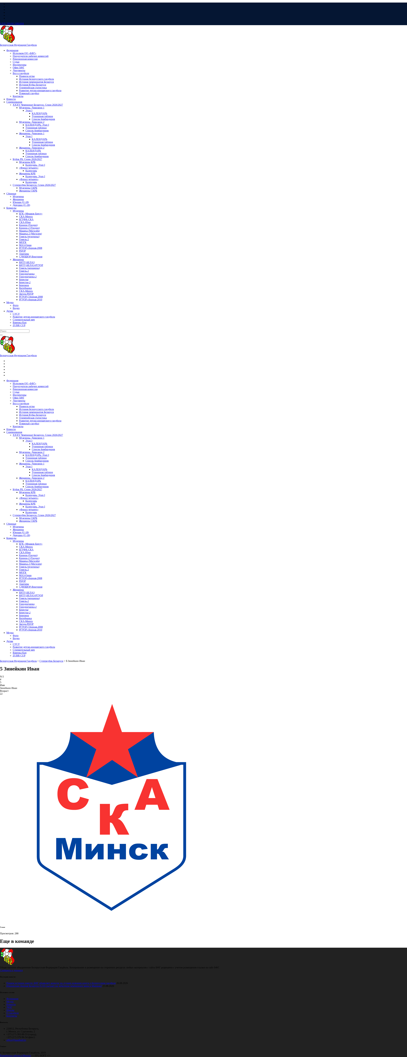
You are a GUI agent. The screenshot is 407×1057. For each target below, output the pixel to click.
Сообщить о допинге (11, 970)
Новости (11, 1004)
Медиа (10, 1001)
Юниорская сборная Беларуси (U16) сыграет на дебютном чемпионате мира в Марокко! (54, 986)
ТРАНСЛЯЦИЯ (12, 23)
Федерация (12, 998)
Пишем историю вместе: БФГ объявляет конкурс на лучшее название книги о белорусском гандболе (61, 983)
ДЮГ (9, 1007)
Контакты (11, 1016)
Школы (10, 1010)
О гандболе (12, 1013)
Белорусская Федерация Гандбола (18, 45)
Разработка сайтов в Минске (15, 1055)
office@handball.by (16, 1040)
